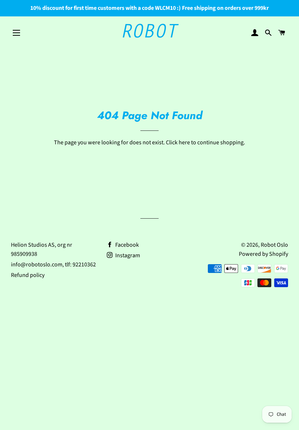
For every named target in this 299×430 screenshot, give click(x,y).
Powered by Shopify (263, 254)
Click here (178, 142)
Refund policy (27, 275)
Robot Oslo (274, 245)
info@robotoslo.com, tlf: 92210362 (53, 265)
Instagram (127, 255)
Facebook (126, 245)
